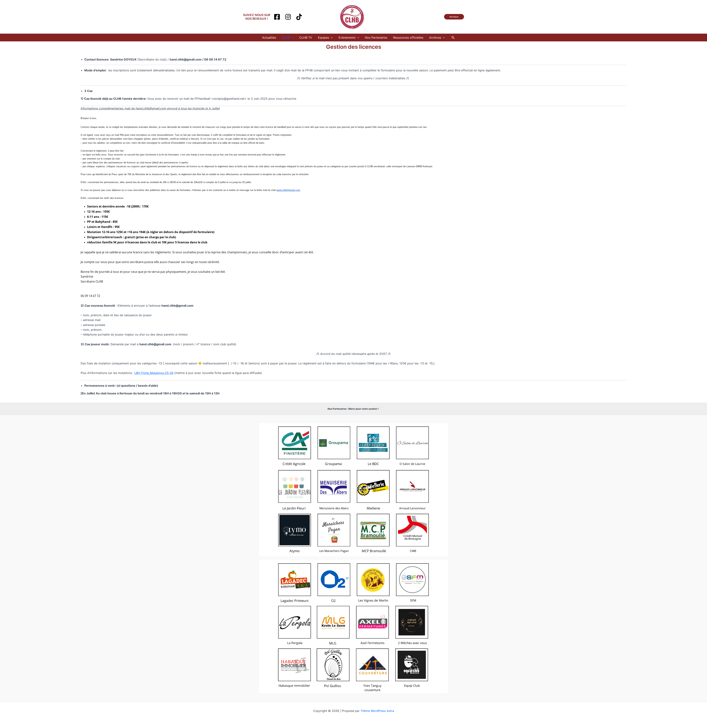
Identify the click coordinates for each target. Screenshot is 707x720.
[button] (454, 16)
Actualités (269, 37)
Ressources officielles (408, 37)
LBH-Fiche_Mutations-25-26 (153, 373)
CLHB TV (305, 37)
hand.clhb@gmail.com (288, 190)
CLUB (286, 37)
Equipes (323, 37)
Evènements (347, 37)
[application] (291, 37)
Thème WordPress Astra (377, 711)
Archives (435, 37)
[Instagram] (288, 17)
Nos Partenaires (376, 37)
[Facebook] (277, 17)
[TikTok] (299, 17)
